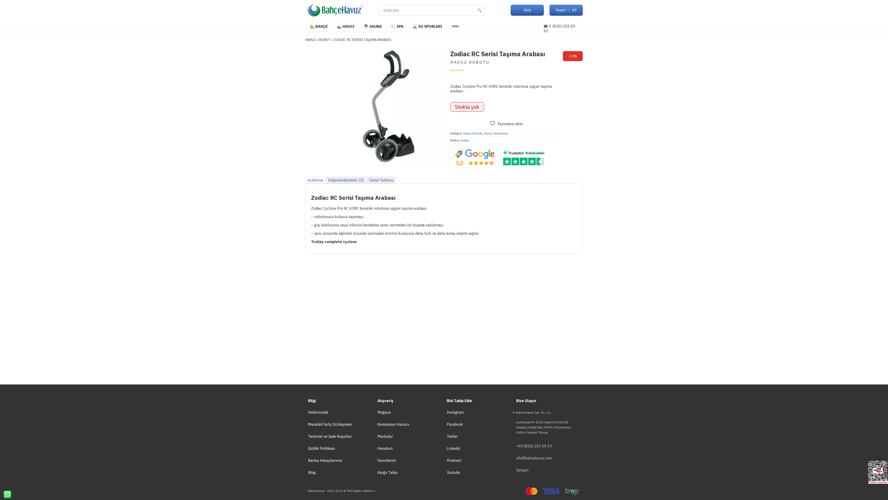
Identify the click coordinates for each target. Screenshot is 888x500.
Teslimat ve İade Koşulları (330, 436)
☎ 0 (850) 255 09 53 (559, 28)
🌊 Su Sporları (427, 26)
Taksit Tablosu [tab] (381, 180)
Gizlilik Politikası (321, 448)
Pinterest (454, 460)
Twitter (452, 436)
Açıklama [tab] (315, 180)
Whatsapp (5, 494)
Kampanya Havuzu (393, 424)
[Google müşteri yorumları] (474, 158)
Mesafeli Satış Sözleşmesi (330, 424)
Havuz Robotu (473, 133)
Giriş (527, 10)
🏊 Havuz (346, 26)
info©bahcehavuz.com (534, 458)
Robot (324, 40)
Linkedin (453, 448)
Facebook (455, 424)
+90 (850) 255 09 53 (534, 446)
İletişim (522, 470)
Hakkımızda (318, 412)
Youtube (453, 472)
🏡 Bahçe (319, 26)
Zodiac (464, 140)
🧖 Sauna (373, 26)
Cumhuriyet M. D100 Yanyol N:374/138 (542, 422)
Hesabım (385, 448)
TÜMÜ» (455, 26)
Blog (312, 472)
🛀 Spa (397, 26)
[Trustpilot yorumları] (523, 158)
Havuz (310, 40)
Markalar (385, 436)
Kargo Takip (387, 472)
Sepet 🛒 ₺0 (566, 10)
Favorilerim (386, 460)
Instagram (455, 412)
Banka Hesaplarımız (325, 460)
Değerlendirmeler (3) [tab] (346, 180)
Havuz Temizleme (496, 133)
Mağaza (384, 412)
